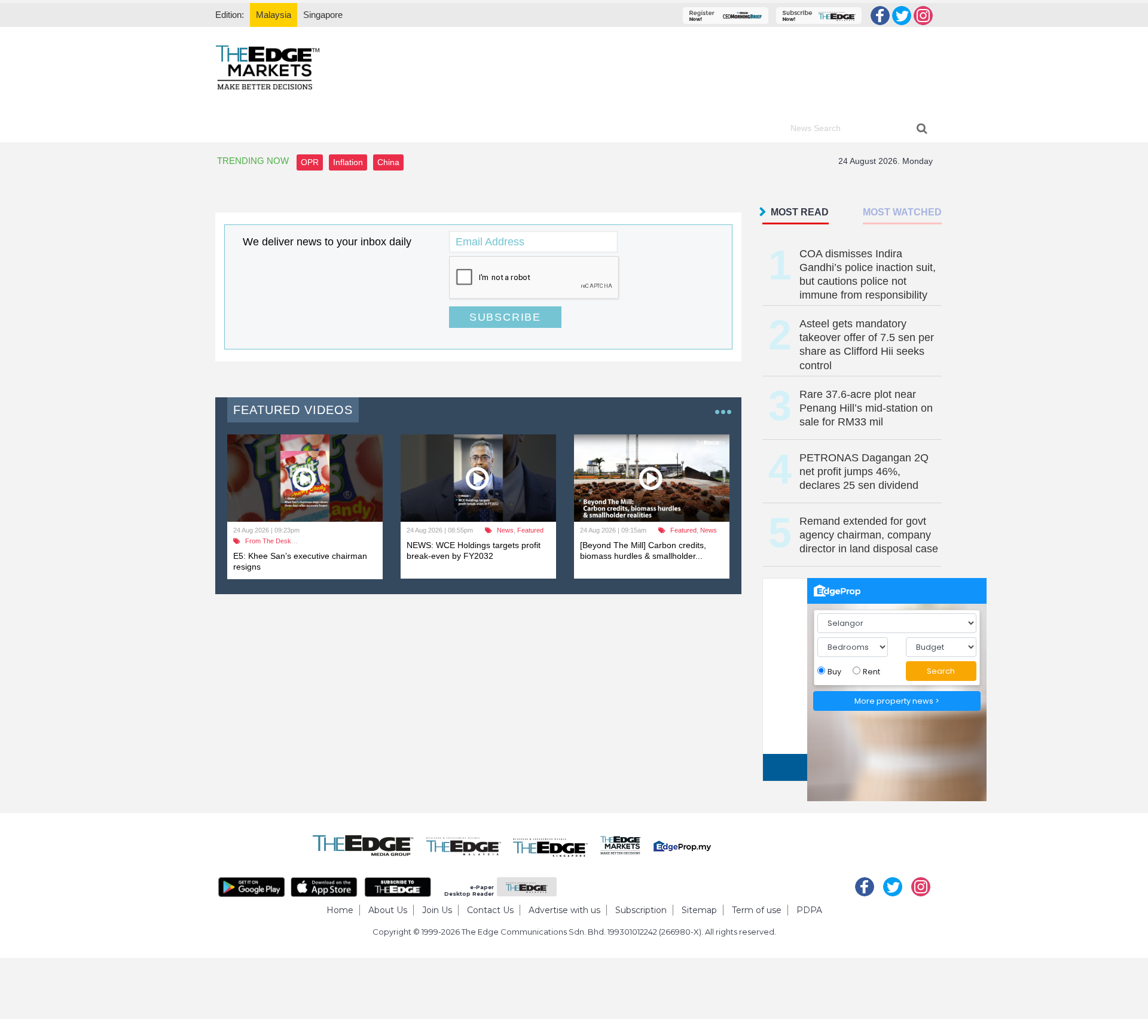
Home (339, 910)
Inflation (348, 162)
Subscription (641, 910)
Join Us (437, 910)
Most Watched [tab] (902, 212)
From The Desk (268, 541)
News (505, 530)
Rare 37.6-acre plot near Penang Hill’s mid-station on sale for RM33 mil (866, 408)
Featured (530, 530)
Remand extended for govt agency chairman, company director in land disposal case (868, 535)
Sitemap (699, 910)
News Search (815, 128)
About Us (387, 910)
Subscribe (505, 317)
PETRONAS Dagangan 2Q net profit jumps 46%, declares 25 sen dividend (864, 471)
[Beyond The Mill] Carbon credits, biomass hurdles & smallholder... (643, 550)
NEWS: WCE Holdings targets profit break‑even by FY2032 (474, 550)
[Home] (267, 67)
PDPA (809, 910)
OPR (310, 162)
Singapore (323, 15)
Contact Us (490, 910)
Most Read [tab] (800, 212)
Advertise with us (564, 910)
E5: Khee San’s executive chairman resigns (300, 561)
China (388, 162)
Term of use (756, 910)
